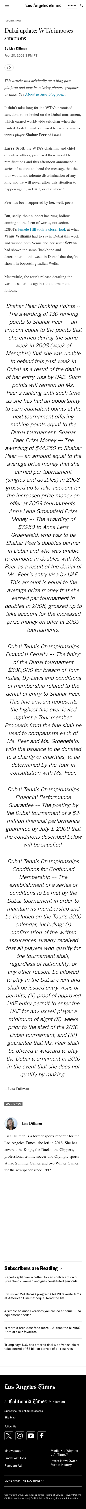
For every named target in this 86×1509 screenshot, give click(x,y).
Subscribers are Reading (31, 1268)
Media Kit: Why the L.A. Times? (64, 1452)
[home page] (43, 5)
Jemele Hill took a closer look (42, 229)
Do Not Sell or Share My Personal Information (55, 1498)
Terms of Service (54, 1495)
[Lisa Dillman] (11, 1123)
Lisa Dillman (18, 48)
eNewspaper (13, 1450)
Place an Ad (13, 1465)
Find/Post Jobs (15, 1458)
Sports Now (13, 21)
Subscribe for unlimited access (23, 1411)
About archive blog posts (45, 94)
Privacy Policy (72, 1495)
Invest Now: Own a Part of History (64, 1462)
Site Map (9, 1417)
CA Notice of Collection (16, 1498)
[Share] (9, 67)
